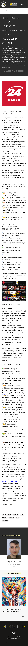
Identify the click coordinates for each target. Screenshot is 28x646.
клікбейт (4, 517)
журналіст (8, 514)
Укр (22, 4)
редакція (11, 517)
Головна (4, 10)
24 (3, 514)
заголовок (15, 514)
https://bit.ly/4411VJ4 (9, 481)
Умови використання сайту (14, 638)
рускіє (17, 517)
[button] (26, 4)
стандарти (5, 520)
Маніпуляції (8, 10)
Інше (13, 10)
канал (22, 514)
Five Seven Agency (19, 642)
